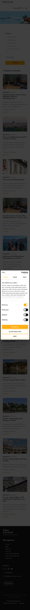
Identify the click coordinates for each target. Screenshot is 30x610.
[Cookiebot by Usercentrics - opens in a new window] (21, 273)
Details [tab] (15, 277)
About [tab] (24, 277)
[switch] (26, 310)
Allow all (15, 327)
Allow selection (15, 331)
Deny (15, 336)
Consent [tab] (5, 277)
